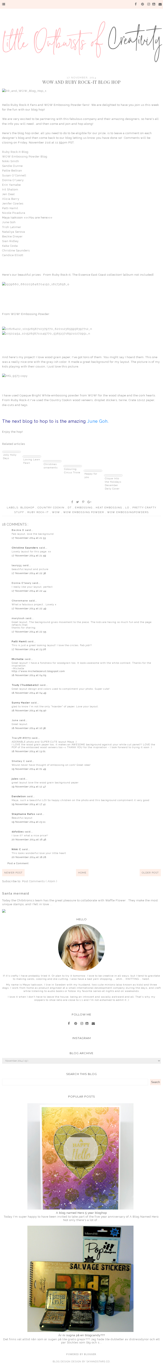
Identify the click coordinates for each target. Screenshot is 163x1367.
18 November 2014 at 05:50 (29, 710)
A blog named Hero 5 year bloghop (81, 1212)
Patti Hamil (10, 208)
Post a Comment (18, 863)
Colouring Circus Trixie (72, 471)
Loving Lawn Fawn (31, 461)
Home (82, 872)
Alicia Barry (10, 198)
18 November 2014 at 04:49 (29, 693)
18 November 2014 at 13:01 (29, 751)
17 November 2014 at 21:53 (29, 538)
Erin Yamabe (11, 184)
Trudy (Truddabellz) (26, 685)
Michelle (18, 659)
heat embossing (109, 507)
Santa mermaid (15, 893)
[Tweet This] (78, 502)
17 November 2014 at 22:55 (29, 631)
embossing (84, 507)
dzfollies (18, 831)
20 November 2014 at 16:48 (29, 839)
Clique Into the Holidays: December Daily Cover (113, 483)
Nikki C (17, 849)
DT (70, 507)
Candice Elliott (12, 255)
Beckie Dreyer (12, 236)
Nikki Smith (10, 161)
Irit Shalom (10, 189)
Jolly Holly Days (10, 457)
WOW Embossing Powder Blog (24, 156)
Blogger (90, 1354)
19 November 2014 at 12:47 (29, 786)
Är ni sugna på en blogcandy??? (81, 1335)
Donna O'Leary (13, 180)
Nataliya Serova (13, 231)
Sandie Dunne (12, 165)
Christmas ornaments (51, 466)
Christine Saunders (16, 250)
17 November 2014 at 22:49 (29, 608)
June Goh (9, 222)
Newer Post (13, 872)
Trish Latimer (11, 227)
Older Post (150, 872)
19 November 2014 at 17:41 (29, 804)
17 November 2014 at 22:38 (29, 573)
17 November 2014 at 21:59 (29, 555)
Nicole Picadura (13, 212)
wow (56, 512)
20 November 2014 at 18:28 (29, 857)
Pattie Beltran (12, 170)
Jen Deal (8, 194)
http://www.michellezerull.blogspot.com (38, 671)
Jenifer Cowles (12, 203)
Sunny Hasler (21, 702)
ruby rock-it (38, 512)
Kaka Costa (10, 245)
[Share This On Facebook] (72, 502)
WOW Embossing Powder (84, 512)
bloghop (27, 507)
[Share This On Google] (89, 502)
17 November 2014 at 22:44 (29, 591)
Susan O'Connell (14, 175)
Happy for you (90, 475)
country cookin (52, 507)
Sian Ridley (10, 241)
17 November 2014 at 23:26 (29, 649)
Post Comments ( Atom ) (39, 881)
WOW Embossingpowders (128, 512)
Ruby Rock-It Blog (15, 151)
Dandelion (19, 796)
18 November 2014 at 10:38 (29, 728)
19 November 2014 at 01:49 (29, 769)
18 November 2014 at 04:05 (29, 675)
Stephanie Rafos (24, 814)
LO (127, 507)
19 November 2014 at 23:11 (29, 822)
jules (15, 778)
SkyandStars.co (98, 1361)
